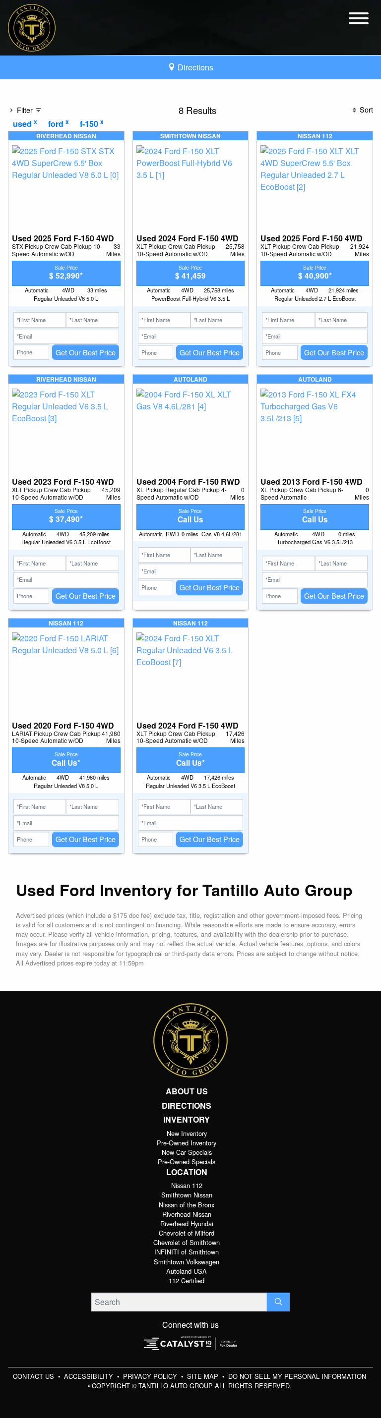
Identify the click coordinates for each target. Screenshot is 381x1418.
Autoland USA (186, 1271)
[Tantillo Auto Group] (32, 26)
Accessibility (89, 1376)
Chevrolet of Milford (186, 1233)
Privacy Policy (151, 1376)
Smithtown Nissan (186, 1194)
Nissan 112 (186, 1185)
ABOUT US (187, 1091)
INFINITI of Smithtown (186, 1251)
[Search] (278, 1302)
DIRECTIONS (186, 1105)
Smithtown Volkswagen (186, 1261)
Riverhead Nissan (186, 1214)
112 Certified (186, 1280)
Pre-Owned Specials (186, 1161)
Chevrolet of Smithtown (186, 1242)
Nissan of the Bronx (186, 1204)
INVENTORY (186, 1119)
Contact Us (34, 1376)
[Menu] (358, 20)
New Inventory (187, 1133)
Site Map (203, 1376)
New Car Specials (187, 1152)
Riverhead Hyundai (186, 1223)
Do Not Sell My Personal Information (297, 1376)
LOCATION (186, 1172)
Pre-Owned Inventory (186, 1142)
